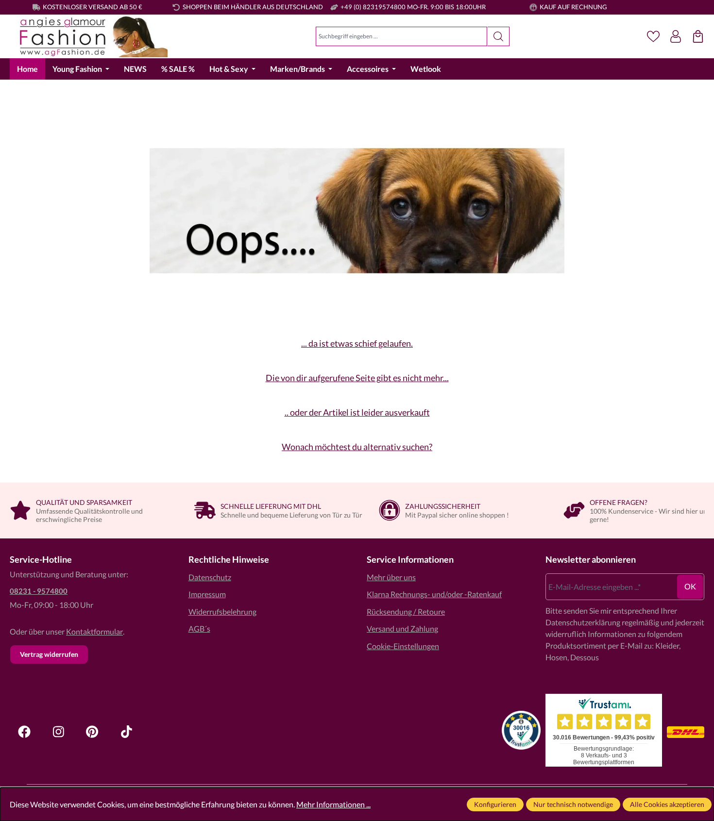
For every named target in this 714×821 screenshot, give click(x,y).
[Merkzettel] (653, 36)
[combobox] (401, 36)
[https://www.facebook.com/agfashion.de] (24, 731)
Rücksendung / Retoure (406, 611)
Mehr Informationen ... (333, 804)
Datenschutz (209, 577)
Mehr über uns (391, 577)
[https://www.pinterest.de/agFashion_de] (92, 731)
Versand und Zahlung (402, 628)
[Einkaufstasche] (698, 36)
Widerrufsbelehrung (222, 611)
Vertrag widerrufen (49, 654)
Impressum (207, 594)
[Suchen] (499, 36)
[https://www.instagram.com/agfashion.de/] (58, 731)
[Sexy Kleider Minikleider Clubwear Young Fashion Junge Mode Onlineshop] (89, 37)
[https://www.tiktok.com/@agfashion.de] (126, 731)
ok (690, 586)
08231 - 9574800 (39, 590)
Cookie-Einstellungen (403, 646)
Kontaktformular (94, 631)
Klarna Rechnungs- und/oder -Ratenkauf (434, 594)
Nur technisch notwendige (573, 804)
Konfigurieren (495, 804)
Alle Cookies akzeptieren (667, 804)
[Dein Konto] (675, 36)
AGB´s (199, 628)
